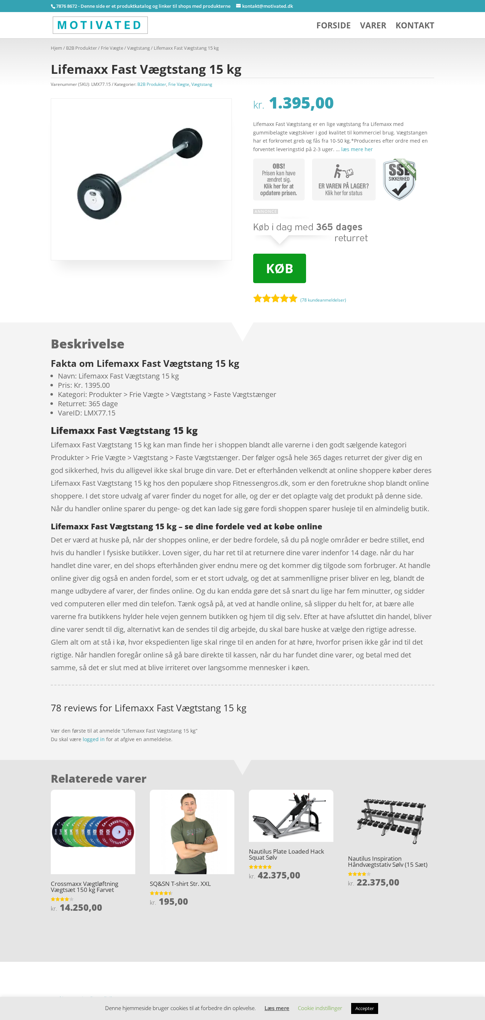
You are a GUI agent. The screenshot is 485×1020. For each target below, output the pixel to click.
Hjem (56, 48)
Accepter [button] (364, 1008)
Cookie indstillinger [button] (320, 1007)
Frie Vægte (112, 48)
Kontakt (415, 27)
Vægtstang (138, 48)
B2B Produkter (81, 48)
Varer (373, 27)
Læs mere (277, 1007)
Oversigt (79, 966)
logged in (94, 739)
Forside (333, 27)
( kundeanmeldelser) (323, 300)
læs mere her (357, 149)
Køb (279, 268)
